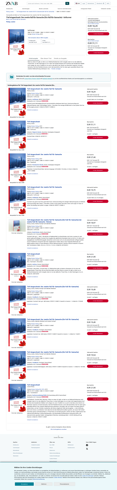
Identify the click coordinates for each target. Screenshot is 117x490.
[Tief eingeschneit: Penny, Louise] (17, 148)
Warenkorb (15, 455)
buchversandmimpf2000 (39, 395)
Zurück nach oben (58, 437)
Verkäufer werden (106, 8)
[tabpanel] (56, 65)
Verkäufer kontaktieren (32, 110)
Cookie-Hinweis (53, 458)
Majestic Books (36, 132)
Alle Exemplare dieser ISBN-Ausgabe (38, 37)
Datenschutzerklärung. (38, 479)
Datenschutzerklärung (55, 453)
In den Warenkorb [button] (98, 33)
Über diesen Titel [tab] (46, 58)
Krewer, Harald (36, 78)
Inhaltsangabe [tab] (33, 58)
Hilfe (108, 3)
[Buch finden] (67, 3)
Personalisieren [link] (64, 484)
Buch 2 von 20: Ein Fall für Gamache (16, 19)
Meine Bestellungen (18, 453)
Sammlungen (25, 8)
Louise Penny (28, 78)
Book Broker (36, 232)
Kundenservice (71, 447)
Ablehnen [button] (43, 484)
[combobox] (46, 3)
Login (83, 3)
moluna (34, 264)
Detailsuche (9, 8)
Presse (51, 447)
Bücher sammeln (43, 8)
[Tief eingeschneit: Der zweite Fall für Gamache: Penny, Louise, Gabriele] (17, 345)
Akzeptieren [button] (24, 484)
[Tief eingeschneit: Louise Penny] (17, 411)
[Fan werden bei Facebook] (87, 445)
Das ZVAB (52, 445)
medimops (35, 99)
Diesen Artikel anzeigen (93, 23)
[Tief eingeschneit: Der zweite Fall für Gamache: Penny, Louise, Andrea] (17, 231)
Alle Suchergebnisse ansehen (59, 429)
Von (33, 41)
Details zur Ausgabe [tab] (60, 58)
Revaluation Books (37, 164)
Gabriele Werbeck (47, 78)
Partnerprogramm (35, 447)
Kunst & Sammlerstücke (64, 8)
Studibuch (35, 297)
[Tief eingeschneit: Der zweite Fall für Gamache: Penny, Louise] (17, 115)
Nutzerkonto (91, 3)
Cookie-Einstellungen (88, 475)
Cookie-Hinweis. (58, 477)
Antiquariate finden (86, 8)
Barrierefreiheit (53, 461)
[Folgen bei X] (87, 449)
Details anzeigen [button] (56, 68)
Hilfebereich (70, 445)
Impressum (52, 450)
